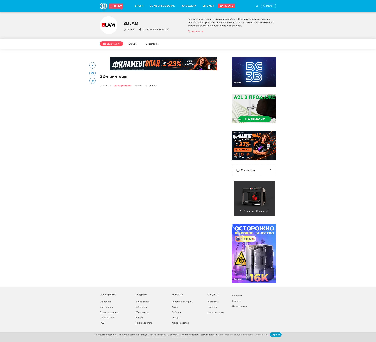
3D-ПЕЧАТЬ (226, 5)
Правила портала (109, 312)
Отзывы (133, 43)
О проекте (105, 301)
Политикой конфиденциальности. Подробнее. (242, 334)
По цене (138, 85)
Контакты (237, 295)
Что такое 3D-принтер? (256, 211)
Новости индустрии (182, 301)
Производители (144, 322)
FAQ (102, 322)
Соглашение (106, 307)
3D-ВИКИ (208, 5)
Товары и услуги (111, 43)
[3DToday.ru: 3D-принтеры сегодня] (111, 7)
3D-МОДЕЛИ (188, 5)
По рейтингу (151, 85)
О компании (151, 43)
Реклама (115, 66)
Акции (175, 307)
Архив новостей (180, 322)
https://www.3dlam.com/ (156, 29)
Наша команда (239, 306)
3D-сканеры (142, 312)
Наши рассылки (215, 312)
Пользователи (107, 317)
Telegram (212, 307)
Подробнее (194, 31)
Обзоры (176, 317)
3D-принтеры (143, 301)
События (176, 312)
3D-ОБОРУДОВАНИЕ (162, 5)
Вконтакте (212, 301)
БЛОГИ (139, 5)
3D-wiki (139, 317)
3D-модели (141, 307)
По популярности (122, 85)
